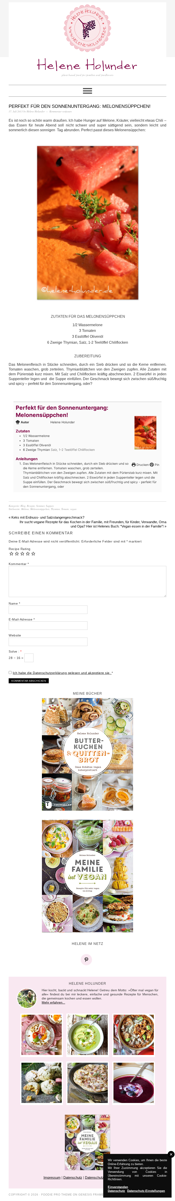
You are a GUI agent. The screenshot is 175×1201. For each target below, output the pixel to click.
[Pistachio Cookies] (41, 1102)
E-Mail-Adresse (22, 619)
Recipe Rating (20, 549)
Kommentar (19, 564)
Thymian (55, 509)
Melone (25, 509)
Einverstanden (118, 1187)
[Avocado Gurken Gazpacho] (87, 1054)
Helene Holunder (87, 66)
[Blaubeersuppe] (133, 1102)
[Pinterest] (87, 959)
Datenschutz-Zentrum (101, 1177)
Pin (156, 465)
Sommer (40, 505)
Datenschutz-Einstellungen (146, 1191)
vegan (73, 509)
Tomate (65, 509)
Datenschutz (72, 1177)
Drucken (142, 465)
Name (14, 603)
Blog (23, 505)
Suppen (50, 505)
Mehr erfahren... (53, 1002)
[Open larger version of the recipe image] (145, 433)
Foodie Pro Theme (56, 1194)
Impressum (52, 1177)
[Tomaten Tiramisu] (41, 1054)
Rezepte (31, 505)
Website (15, 635)
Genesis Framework (95, 1194)
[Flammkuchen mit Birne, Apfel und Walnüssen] (87, 1102)
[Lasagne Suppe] (133, 1054)
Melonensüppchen (39, 509)
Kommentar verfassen (60, 111)
